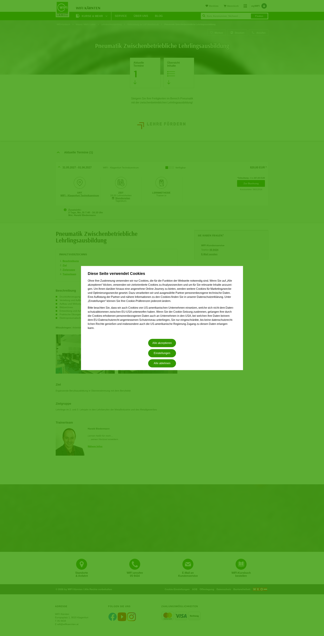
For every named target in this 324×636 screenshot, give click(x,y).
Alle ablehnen (162, 363)
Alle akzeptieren (162, 343)
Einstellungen (162, 353)
